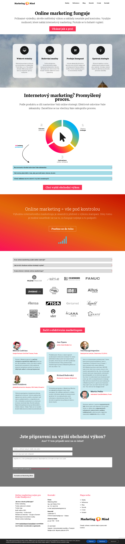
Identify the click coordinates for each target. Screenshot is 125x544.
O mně (99, 3)
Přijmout (91, 541)
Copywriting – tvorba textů (23, 512)
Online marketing (20, 504)
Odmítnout (102, 541)
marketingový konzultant (27, 524)
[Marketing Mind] (24, 3)
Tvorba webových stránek (23, 506)
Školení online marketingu (23, 519)
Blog (84, 3)
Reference (76, 3)
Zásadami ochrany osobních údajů (40, 468)
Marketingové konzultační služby (25, 517)
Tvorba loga (18, 508)
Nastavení (113, 541)
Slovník (91, 3)
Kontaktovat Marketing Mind (23, 476)
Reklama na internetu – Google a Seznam (27, 514)
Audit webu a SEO (20, 510)
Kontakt (106, 3)
